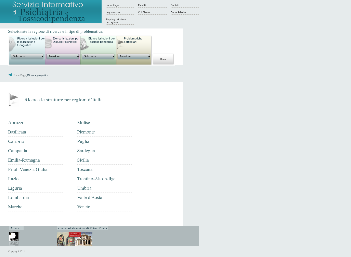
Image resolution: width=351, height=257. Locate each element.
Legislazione (113, 12)
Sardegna (86, 150)
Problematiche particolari (133, 40)
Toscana (84, 169)
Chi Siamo (144, 12)
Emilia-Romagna (24, 160)
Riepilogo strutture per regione (116, 21)
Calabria (16, 141)
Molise (83, 122)
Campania (17, 150)
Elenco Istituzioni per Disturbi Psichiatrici (66, 40)
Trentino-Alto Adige (96, 178)
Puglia (83, 141)
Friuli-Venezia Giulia (27, 169)
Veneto (83, 206)
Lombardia (18, 197)
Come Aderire (178, 12)
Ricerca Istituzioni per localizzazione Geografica (31, 42)
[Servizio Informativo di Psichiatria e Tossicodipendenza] (51, 22)
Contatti (175, 5)
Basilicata (17, 132)
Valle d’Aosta (89, 197)
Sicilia (83, 160)
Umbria (84, 188)
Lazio (13, 178)
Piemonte (86, 132)
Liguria (15, 188)
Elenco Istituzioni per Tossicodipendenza (101, 40)
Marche (15, 206)
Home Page (112, 5)
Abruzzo (16, 122)
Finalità (142, 5)
